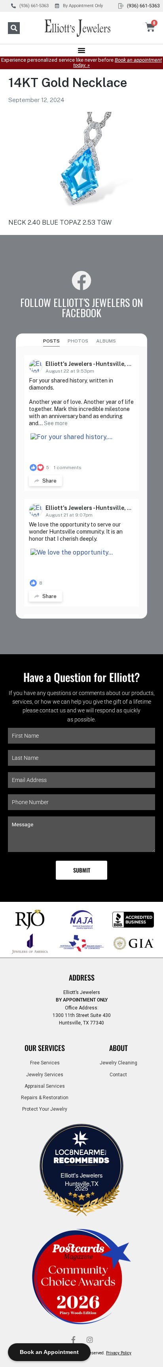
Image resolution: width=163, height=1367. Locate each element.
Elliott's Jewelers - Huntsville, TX (90, 364)
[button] (14, 28)
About (118, 1048)
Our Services (45, 1048)
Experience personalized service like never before (81, 62)
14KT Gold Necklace (67, 82)
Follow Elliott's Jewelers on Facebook (81, 307)
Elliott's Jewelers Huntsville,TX (81, 1179)
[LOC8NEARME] (81, 1155)
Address (82, 977)
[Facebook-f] (73, 1339)
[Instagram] (89, 1339)
